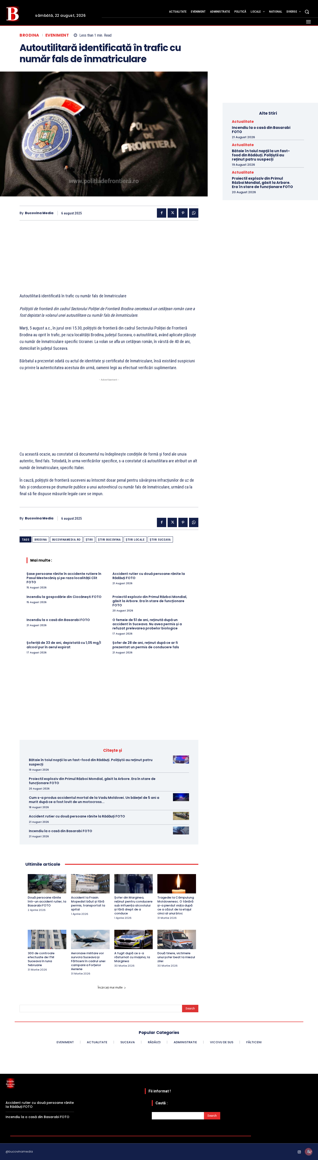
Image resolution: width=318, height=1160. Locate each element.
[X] (172, 213)
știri (89, 539)
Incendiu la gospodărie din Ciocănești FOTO (64, 596)
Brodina (29, 35)
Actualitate (243, 121)
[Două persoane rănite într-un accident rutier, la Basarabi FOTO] (47, 883)
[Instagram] (299, 1152)
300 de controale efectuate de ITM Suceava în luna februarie (41, 959)
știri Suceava (160, 539)
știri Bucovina (109, 539)
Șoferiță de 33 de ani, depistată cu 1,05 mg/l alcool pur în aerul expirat (64, 644)
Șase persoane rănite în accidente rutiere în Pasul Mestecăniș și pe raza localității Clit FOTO (64, 577)
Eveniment (57, 35)
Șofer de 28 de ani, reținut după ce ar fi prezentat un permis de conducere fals (145, 644)
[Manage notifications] (308, 1151)
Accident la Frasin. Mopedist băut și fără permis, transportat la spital (88, 903)
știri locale (135, 539)
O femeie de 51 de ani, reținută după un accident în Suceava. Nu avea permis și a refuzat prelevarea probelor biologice (147, 624)
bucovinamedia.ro (66, 539)
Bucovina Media (39, 213)
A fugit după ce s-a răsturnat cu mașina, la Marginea (132, 957)
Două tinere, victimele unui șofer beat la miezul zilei (176, 957)
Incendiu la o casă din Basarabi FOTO (58, 620)
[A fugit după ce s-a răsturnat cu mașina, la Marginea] (133, 939)
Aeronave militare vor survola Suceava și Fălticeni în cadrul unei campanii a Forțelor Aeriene (88, 961)
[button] (306, 11)
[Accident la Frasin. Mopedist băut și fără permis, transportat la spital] (90, 883)
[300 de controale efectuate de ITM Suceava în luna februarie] (47, 939)
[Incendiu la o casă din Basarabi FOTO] (181, 830)
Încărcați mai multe (110, 987)
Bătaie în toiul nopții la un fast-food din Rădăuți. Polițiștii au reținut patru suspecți (90, 762)
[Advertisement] (109, 260)
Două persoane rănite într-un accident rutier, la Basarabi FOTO (47, 901)
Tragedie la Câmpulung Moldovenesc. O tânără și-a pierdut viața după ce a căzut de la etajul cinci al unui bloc (175, 905)
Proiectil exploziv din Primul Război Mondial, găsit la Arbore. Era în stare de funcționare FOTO (149, 600)
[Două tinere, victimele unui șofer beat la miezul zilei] (176, 939)
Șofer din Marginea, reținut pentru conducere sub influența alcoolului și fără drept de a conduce (133, 905)
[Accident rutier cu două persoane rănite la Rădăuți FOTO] (181, 816)
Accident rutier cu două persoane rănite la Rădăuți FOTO (148, 575)
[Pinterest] (183, 213)
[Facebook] (161, 213)
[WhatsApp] (193, 213)
